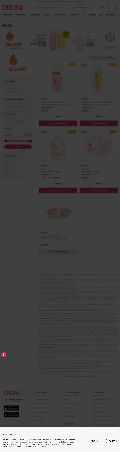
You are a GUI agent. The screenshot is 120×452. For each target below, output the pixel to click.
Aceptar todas (112, 441)
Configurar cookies (90, 441)
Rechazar (102, 441)
